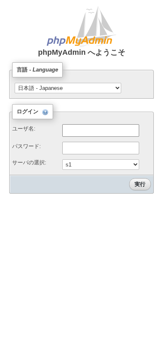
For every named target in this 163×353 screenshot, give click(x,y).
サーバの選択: (29, 162)
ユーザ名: (24, 128)
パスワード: (26, 146)
